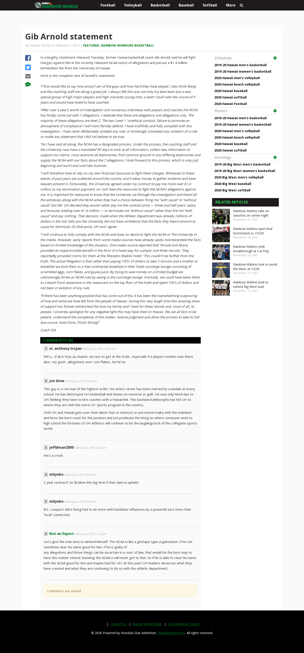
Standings (222, 157)
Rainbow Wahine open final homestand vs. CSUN (252, 231)
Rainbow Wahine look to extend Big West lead (250, 284)
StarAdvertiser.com (171, 633)
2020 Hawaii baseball (230, 91)
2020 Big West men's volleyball (238, 177)
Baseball (186, 5)
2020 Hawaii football (230, 104)
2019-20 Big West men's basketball (242, 164)
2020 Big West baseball (232, 184)
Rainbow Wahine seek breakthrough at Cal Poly (251, 248)
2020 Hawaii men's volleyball (237, 78)
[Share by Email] (28, 76)
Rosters (220, 110)
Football (108, 5)
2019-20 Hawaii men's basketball (240, 65)
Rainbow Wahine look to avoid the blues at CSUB (255, 266)
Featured (91, 45)
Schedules (222, 57)
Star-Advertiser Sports (183, 624)
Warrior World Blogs (147, 624)
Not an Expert (61, 533)
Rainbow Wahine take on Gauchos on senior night (251, 213)
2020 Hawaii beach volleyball (237, 84)
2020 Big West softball (232, 190)
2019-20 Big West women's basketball (244, 171)
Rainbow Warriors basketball (127, 45)
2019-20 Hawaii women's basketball (242, 71)
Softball (210, 5)
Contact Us (118, 624)
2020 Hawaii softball (230, 97)
